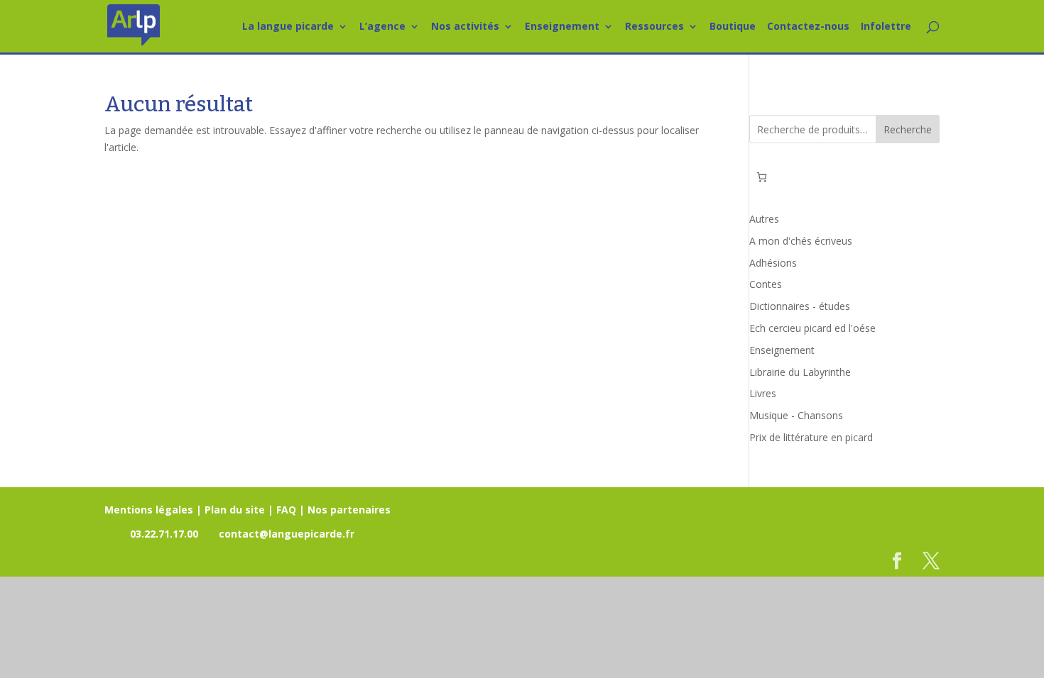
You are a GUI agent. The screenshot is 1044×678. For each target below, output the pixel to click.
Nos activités (465, 27)
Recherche (907, 129)
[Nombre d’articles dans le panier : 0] (761, 177)
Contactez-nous (808, 27)
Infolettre (886, 27)
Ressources (654, 27)
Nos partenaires (349, 509)
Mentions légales (148, 509)
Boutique (732, 27)
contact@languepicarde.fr (286, 533)
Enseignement (562, 27)
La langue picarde (288, 27)
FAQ (286, 509)
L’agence (382, 27)
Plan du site (235, 509)
